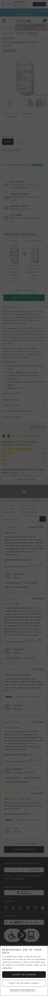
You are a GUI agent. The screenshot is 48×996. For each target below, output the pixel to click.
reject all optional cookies (24, 983)
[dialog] (24, 971)
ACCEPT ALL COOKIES (24, 974)
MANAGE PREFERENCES (22, 990)
